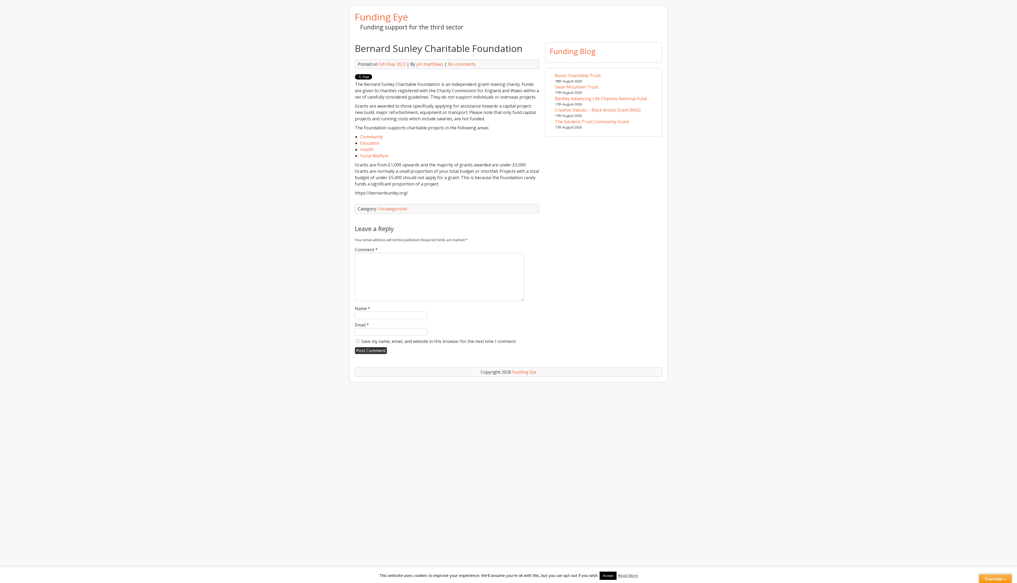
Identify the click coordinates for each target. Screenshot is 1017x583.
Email (362, 325)
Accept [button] (608, 575)
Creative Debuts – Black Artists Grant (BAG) (598, 110)
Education (370, 143)
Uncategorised (392, 209)
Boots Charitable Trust (578, 75)
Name (362, 308)
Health (366, 149)
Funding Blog (573, 51)
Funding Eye (381, 16)
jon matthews (429, 64)
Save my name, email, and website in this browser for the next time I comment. (438, 341)
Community (371, 137)
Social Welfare (374, 156)
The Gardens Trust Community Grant (592, 122)
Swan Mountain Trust (576, 87)
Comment (366, 250)
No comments (462, 64)
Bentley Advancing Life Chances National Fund (601, 98)
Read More (628, 575)
